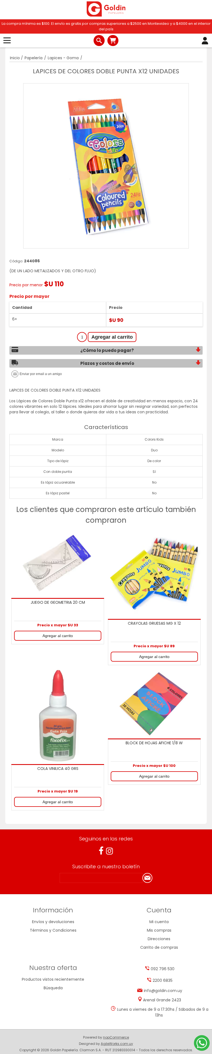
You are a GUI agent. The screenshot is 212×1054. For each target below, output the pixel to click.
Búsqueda (53, 988)
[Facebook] (101, 850)
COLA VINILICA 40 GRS (57, 768)
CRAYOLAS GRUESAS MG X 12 (154, 623)
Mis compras (159, 930)
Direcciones (159, 939)
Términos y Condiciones (53, 930)
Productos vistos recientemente (53, 979)
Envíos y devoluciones (53, 921)
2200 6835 (163, 980)
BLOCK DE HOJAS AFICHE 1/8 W (154, 743)
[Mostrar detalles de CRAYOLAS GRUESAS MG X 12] (154, 574)
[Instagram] (109, 851)
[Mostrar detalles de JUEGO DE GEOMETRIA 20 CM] (57, 563)
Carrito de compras (112, 40)
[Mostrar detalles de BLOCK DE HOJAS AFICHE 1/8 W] (154, 703)
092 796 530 (162, 969)
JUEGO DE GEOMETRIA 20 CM (58, 602)
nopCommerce (116, 1037)
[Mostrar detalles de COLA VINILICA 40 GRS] (58, 716)
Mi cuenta (159, 921)
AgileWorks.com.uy (117, 1043)
